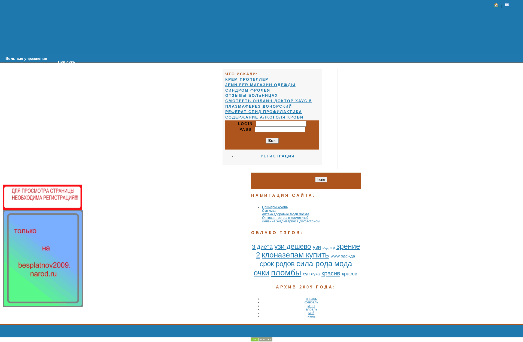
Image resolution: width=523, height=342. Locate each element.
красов (349, 273)
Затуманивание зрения (108, 65)
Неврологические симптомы (168, 69)
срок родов (277, 264)
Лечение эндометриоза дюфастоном (291, 221)
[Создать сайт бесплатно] (261, 340)
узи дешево (292, 246)
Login (247, 124)
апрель (311, 309)
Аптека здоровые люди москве (285, 214)
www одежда (343, 256)
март (311, 305)
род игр (329, 247)
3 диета (262, 246)
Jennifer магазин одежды (260, 85)
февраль (311, 302)
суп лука (311, 274)
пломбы (286, 272)
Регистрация (278, 156)
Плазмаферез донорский (258, 106)
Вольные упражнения (26, 58)
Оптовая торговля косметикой (285, 217)
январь (311, 298)
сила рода (314, 263)
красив (330, 273)
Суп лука (66, 62)
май (311, 313)
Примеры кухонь (275, 207)
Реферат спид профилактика (263, 112)
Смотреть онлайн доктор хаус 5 (268, 101)
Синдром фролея (247, 90)
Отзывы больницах (251, 95)
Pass (247, 129)
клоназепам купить (295, 255)
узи (317, 247)
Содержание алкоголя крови (264, 117)
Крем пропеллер (246, 79)
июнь (311, 316)
